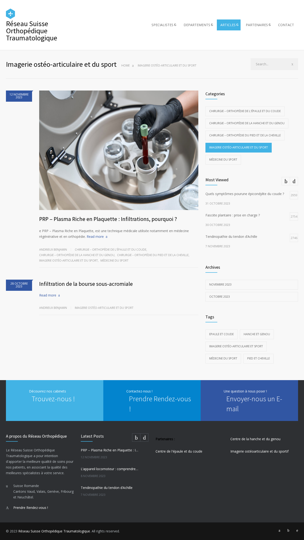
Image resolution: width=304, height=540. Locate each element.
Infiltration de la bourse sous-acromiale (86, 283)
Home (125, 65)
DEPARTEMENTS (197, 25)
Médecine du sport (114, 260)
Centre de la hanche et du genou (255, 439)
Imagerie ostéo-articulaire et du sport (68, 260)
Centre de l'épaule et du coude (179, 451)
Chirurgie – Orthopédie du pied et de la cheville (153, 255)
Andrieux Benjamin (53, 250)
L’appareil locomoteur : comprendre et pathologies (109, 469)
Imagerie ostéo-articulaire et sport (236, 346)
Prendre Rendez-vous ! (30, 507)
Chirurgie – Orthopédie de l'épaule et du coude (110, 250)
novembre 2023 (220, 284)
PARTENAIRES (257, 25)
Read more (95, 236)
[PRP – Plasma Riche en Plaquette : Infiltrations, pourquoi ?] (118, 150)
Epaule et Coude (221, 334)
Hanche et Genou (257, 334)
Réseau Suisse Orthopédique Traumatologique (54, 531)
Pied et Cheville (258, 358)
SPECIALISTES (162, 25)
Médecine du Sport (223, 358)
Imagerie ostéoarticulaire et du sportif (259, 451)
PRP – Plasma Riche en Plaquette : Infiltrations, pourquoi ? (108, 219)
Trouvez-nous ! (53, 398)
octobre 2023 (219, 297)
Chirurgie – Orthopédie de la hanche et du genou (76, 255)
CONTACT (286, 25)
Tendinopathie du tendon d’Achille (107, 487)
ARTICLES (228, 25)
